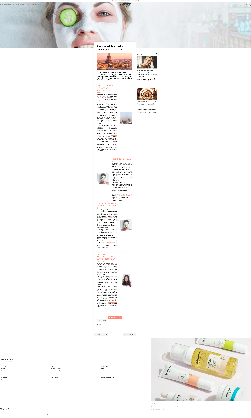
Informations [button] (104, 366)
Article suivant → (129, 334)
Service (2, 372)
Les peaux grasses (107, 143)
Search (28, 415)
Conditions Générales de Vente (107, 377)
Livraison (3, 368)
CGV (2, 379)
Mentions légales (4, 377)
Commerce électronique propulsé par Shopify (54, 415)
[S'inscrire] (250, 409)
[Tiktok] (3, 407)
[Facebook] (1, 407)
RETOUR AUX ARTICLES (114, 317)
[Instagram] (5, 407)
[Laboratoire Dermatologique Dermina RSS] (156, 53)
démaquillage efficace (104, 271)
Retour (2, 370)
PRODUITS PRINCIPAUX (56, 368)
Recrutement (103, 370)
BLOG (52, 375)
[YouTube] (8, 407)
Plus (138, 83)
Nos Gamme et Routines (56, 370)
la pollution (103, 96)
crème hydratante (124, 171)
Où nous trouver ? (35, 415)
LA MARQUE (53, 372)
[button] (18, 5)
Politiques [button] (4, 366)
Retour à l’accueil (54, 377)
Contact (102, 368)
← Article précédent (101, 334)
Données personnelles (5, 375)
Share (100, 324)
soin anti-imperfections (124, 195)
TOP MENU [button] (53, 366)
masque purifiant (112, 302)
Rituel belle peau (102, 320)
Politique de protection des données (108, 375)
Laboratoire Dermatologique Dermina (11, 415)
